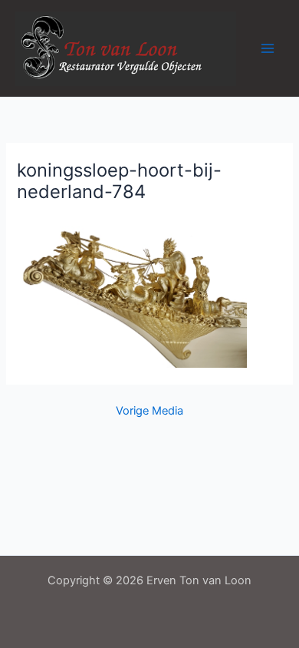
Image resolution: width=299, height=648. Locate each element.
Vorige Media (149, 411)
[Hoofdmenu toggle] (267, 48)
